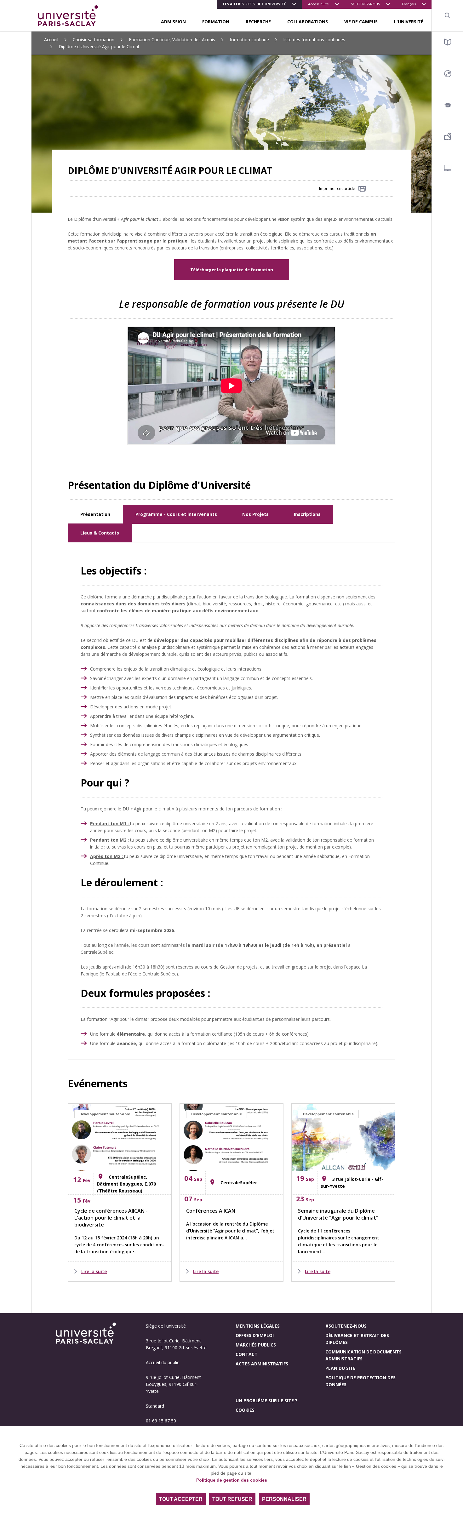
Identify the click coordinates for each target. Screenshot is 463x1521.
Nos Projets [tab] (255, 514)
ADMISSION (173, 22)
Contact (247, 1354)
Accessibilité (318, 4)
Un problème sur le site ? (266, 1401)
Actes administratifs (262, 1364)
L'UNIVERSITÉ (408, 22)
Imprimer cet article (337, 188)
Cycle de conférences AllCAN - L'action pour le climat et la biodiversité (111, 1217)
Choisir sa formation (93, 40)
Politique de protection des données (360, 1381)
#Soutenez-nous (346, 1326)
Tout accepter (181, 1499)
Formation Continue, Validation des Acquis (172, 40)
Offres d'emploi (255, 1335)
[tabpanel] (231, 801)
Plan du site (340, 1368)
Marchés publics (256, 1345)
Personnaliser (284, 1499)
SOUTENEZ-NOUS (365, 4)
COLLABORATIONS (307, 22)
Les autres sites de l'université (254, 4)
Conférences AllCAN (210, 1210)
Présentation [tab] (95, 514)
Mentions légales (258, 1326)
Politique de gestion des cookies (231, 1480)
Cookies (245, 1410)
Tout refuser (232, 1499)
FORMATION (215, 22)
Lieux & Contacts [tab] (99, 533)
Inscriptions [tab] (307, 514)
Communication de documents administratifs (363, 1355)
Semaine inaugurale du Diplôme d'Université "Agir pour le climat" (338, 1214)
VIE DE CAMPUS (361, 22)
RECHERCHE (258, 22)
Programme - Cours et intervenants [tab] (176, 514)
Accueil (51, 40)
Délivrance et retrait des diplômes (357, 1338)
